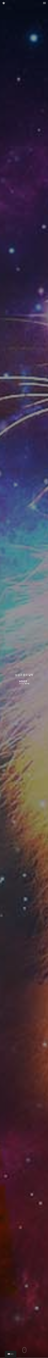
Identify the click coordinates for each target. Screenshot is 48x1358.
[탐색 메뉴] (44, 3)
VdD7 (23, 681)
